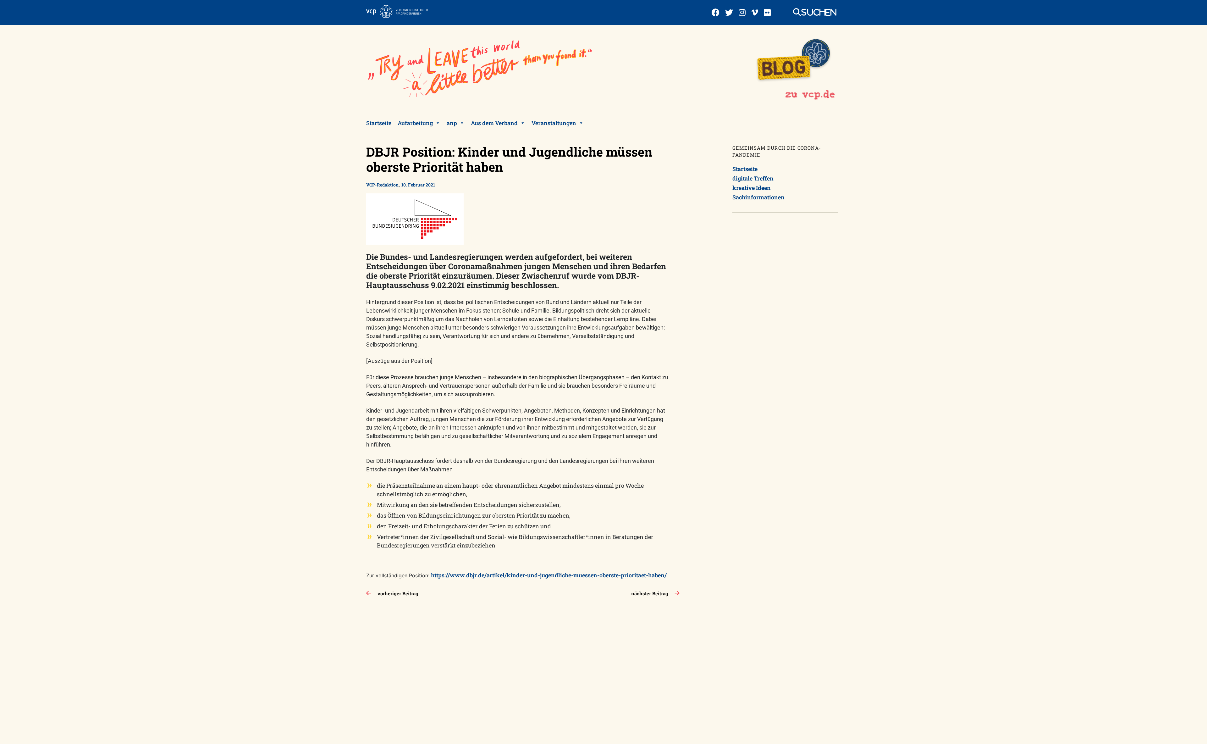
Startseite (378, 123)
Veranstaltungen (554, 123)
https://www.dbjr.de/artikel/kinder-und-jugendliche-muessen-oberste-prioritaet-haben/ (549, 575)
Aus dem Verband (494, 123)
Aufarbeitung (415, 123)
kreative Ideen (751, 188)
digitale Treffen (753, 178)
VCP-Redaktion (382, 185)
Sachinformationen (758, 197)
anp (452, 123)
